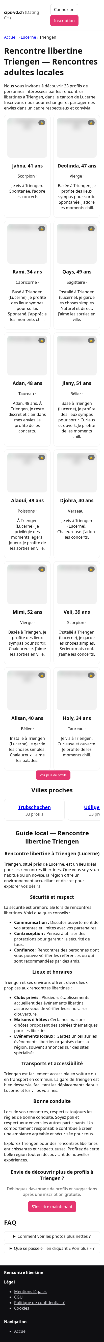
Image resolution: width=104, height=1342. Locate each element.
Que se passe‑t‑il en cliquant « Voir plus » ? (54, 1248)
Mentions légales (30, 1291)
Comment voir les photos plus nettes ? (54, 1236)
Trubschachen (34, 807)
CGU (18, 1297)
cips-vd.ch (21, 15)
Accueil (10, 37)
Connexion (64, 9)
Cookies (21, 1308)
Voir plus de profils (53, 775)
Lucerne (28, 37)
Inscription (64, 20)
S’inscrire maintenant (52, 1206)
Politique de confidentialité (39, 1302)
